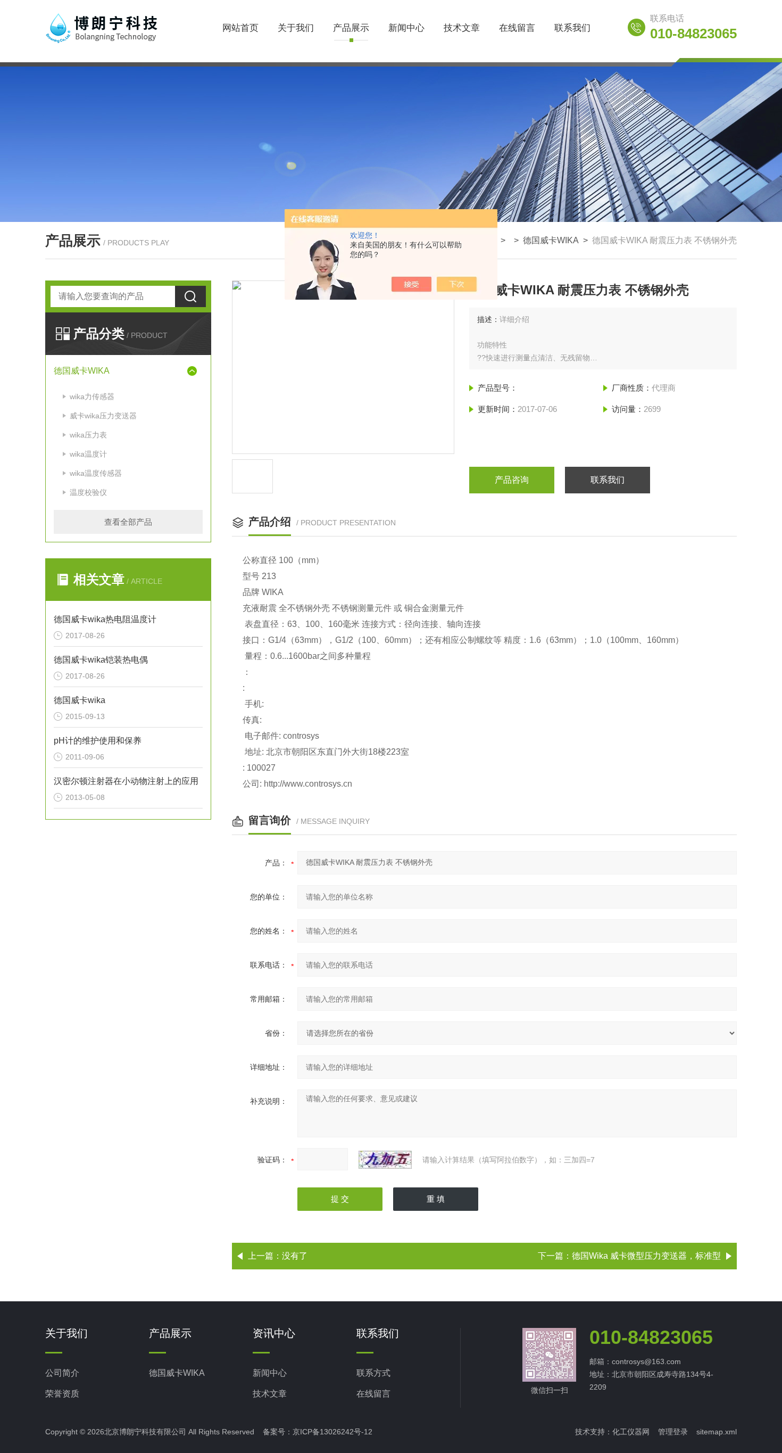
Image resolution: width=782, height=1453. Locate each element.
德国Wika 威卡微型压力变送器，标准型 (646, 1255)
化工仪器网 (631, 1431)
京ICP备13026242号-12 (332, 1431)
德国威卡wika (79, 700)
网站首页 (240, 28)
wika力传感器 (92, 396)
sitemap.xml (716, 1431)
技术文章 (462, 28)
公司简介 (62, 1372)
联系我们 (572, 28)
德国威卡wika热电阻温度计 (105, 619)
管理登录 (673, 1431)
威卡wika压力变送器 (103, 415)
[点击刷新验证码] (385, 1160)
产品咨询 (512, 479)
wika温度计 (88, 454)
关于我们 (296, 28)
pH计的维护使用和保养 (98, 740)
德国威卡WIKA (551, 240)
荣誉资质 (62, 1393)
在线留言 (517, 28)
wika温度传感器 (96, 473)
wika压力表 (88, 435)
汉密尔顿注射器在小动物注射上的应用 (126, 781)
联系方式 (373, 1372)
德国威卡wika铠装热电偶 (101, 659)
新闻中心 (406, 28)
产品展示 (351, 28)
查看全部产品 (128, 521)
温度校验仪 (88, 492)
